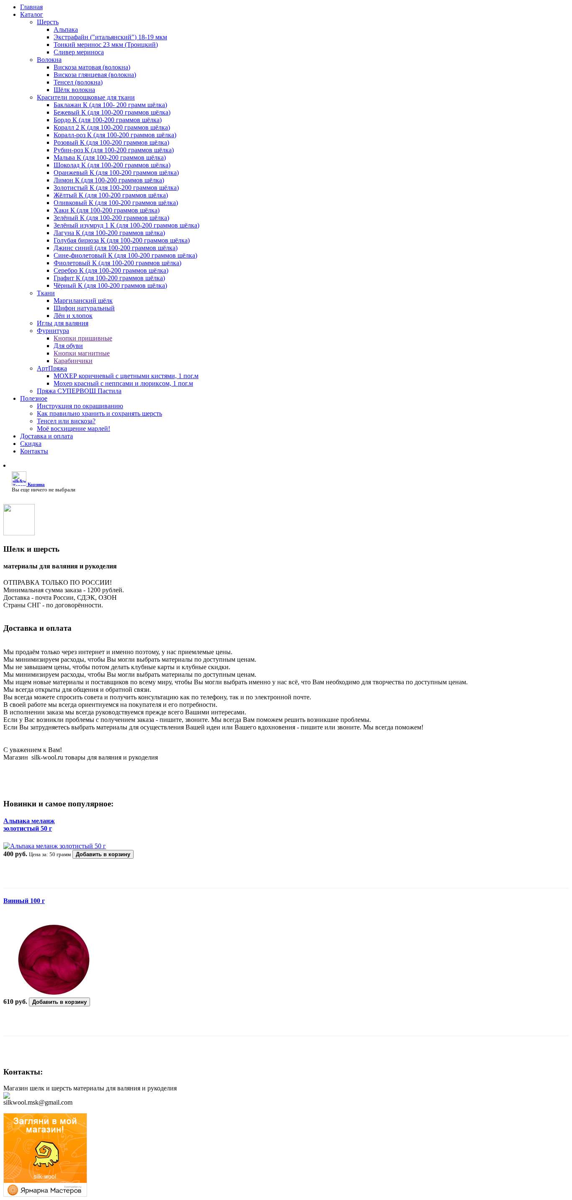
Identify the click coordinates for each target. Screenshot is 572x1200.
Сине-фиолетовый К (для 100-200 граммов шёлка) (125, 255)
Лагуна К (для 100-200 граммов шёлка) (109, 232)
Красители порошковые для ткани (86, 97)
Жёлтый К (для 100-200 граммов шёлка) (111, 195)
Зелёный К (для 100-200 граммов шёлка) (111, 217)
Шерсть (48, 22)
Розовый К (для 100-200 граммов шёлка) (111, 142)
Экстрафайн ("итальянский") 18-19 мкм (110, 37)
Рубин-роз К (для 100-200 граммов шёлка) (114, 150)
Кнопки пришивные (83, 338)
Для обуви (68, 345)
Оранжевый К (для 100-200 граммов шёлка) (116, 172)
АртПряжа (52, 368)
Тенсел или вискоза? (66, 421)
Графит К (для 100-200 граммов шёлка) (109, 277)
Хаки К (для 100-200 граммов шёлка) (107, 210)
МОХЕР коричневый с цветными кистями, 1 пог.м (126, 375)
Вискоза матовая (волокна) (92, 67)
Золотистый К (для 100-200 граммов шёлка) (116, 187)
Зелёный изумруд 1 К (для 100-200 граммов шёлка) (126, 225)
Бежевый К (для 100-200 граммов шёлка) (112, 112)
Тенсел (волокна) (78, 82)
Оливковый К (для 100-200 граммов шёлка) (116, 202)
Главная (31, 6)
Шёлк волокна (74, 89)
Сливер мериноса (79, 52)
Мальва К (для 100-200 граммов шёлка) (110, 157)
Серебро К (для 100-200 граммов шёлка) (111, 270)
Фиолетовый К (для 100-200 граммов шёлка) (117, 262)
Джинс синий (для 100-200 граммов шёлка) (116, 247)
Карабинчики (73, 360)
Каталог (31, 14)
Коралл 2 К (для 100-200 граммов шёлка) (112, 127)
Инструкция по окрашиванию (80, 405)
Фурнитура (53, 330)
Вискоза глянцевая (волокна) (95, 74)
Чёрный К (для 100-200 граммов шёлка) (110, 285)
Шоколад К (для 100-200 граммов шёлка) (112, 165)
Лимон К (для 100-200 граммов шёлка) (109, 180)
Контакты (34, 451)
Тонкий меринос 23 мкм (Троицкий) (106, 44)
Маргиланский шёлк (83, 300)
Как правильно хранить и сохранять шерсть (99, 413)
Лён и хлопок (73, 315)
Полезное (33, 398)
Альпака (66, 29)
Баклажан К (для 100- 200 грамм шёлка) (110, 104)
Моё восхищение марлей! (73, 428)
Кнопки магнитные (82, 353)
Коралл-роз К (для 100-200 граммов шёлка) (115, 134)
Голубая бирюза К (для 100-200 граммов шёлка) (122, 240)
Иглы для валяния (62, 323)
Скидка (30, 443)
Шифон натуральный (84, 308)
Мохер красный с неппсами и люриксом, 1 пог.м (123, 383)
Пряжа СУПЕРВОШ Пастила (79, 390)
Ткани (46, 293)
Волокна (49, 59)
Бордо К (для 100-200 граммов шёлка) (108, 119)
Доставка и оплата (46, 436)
